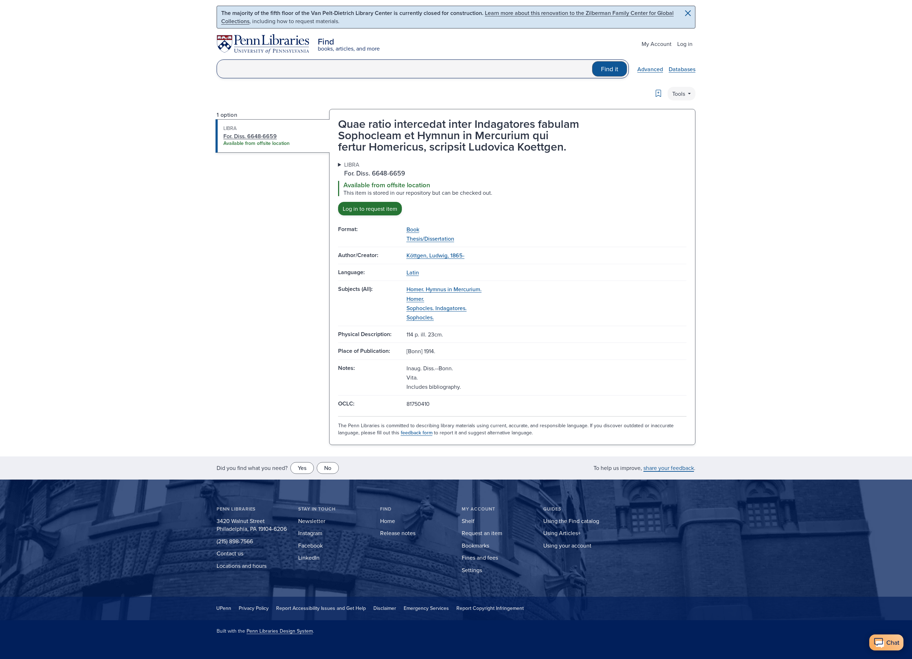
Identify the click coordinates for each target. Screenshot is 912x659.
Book (412, 229)
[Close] (688, 13)
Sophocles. (420, 317)
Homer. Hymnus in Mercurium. (444, 289)
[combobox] (404, 69)
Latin (412, 272)
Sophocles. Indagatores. (436, 308)
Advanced (650, 69)
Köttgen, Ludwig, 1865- (435, 255)
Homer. (415, 299)
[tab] (273, 136)
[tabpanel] (512, 188)
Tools (679, 94)
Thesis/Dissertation (430, 238)
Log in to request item (370, 209)
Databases (682, 69)
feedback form (416, 432)
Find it (609, 68)
